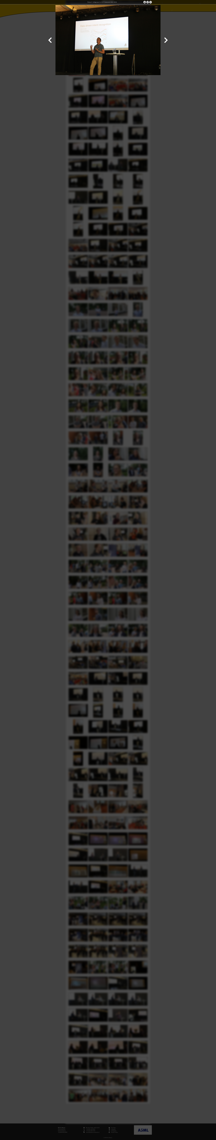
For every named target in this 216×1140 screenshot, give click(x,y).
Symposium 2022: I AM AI (110, 2)
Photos (89, 2)
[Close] (150, 2)
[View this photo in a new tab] (147, 2)
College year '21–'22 (98, 2)
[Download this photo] (144, 2)
